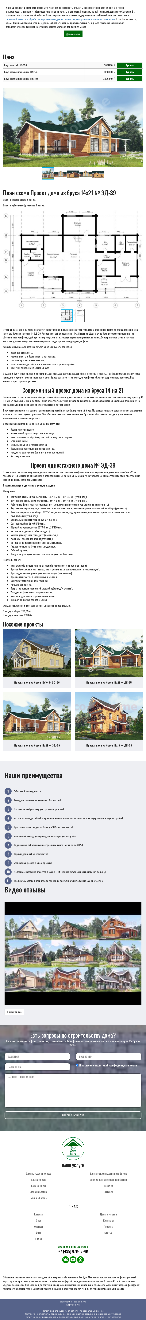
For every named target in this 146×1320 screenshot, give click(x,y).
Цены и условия (108, 1214)
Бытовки (108, 1192)
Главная (38, 1214)
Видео (38, 1239)
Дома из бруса (38, 1179)
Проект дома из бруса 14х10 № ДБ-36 (109, 745)
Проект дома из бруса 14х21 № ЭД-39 (37, 745)
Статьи (108, 1233)
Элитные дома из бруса (38, 1173)
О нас (38, 1220)
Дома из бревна (38, 1192)
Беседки (108, 1186)
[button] (140, 91)
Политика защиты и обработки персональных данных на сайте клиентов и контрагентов (73, 1317)
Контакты (108, 1220)
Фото (38, 1233)
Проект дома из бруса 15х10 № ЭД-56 (37, 682)
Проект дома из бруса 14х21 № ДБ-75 (109, 682)
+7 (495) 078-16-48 (73, 1251)
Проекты (108, 1226)
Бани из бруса (38, 1186)
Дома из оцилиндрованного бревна (108, 1173)
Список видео (14, 1012)
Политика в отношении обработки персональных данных (73, 1311)
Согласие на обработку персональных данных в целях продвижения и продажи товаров (73, 1314)
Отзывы (38, 1226)
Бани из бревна (38, 1198)
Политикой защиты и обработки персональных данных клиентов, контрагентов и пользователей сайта (60, 19)
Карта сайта (73, 1304)
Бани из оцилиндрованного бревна (108, 1179)
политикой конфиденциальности (116, 1065)
